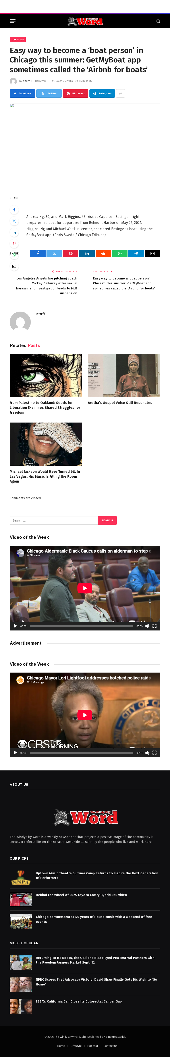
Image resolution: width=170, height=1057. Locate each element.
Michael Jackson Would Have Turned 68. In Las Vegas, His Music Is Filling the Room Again (45, 476)
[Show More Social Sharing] (120, 93)
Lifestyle (18, 39)
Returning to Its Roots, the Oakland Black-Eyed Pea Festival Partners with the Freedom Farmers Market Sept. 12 (95, 960)
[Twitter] (14, 221)
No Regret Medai (114, 1036)
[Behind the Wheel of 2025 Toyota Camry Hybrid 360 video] (21, 899)
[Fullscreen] (154, 626)
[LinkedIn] (14, 232)
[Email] (14, 266)
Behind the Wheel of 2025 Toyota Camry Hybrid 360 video (81, 895)
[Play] (15, 626)
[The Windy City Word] (85, 21)
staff (26, 81)
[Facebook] (14, 209)
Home (61, 1045)
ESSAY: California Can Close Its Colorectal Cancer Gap (79, 1001)
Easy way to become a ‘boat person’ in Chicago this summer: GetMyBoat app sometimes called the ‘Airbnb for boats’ (124, 283)
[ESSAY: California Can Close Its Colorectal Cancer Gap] (21, 1006)
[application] (85, 588)
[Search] (158, 21)
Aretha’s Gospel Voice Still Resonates (120, 403)
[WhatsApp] (14, 254)
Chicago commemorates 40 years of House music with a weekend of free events (94, 919)
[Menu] (12, 21)
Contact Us (111, 1045)
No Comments (64, 81)
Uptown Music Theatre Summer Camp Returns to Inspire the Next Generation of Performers (97, 875)
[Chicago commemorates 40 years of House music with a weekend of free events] (21, 921)
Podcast (92, 1045)
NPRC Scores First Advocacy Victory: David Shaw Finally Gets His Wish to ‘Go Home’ (96, 981)
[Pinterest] (14, 243)
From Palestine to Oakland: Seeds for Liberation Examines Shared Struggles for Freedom (45, 408)
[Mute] (147, 626)
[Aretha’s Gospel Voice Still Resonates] (124, 375)
